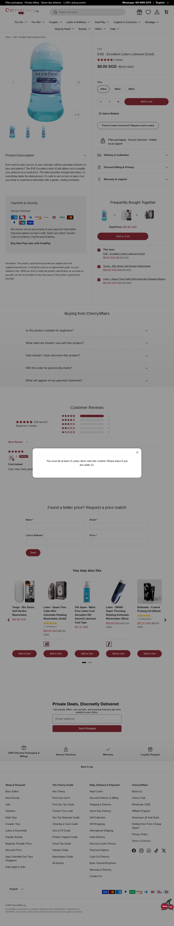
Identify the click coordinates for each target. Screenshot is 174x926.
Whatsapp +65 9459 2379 (136, 2)
